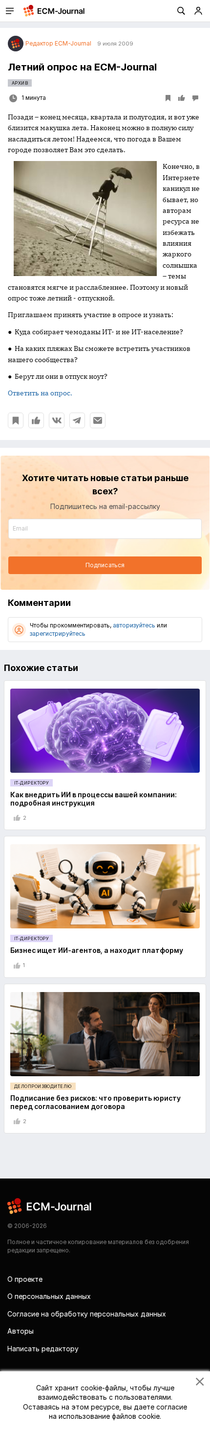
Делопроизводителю (43, 1086)
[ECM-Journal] (49, 1205)
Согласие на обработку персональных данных (86, 1314)
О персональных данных (49, 1296)
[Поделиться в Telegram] (77, 420)
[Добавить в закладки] (15, 420)
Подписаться (105, 565)
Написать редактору (43, 1348)
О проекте (24, 1279)
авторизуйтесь (134, 625)
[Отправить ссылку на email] (97, 420)
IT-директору (31, 783)
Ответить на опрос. (40, 393)
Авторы (20, 1331)
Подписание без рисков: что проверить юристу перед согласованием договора (95, 1102)
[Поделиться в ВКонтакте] (56, 420)
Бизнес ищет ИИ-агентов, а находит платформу (96, 950)
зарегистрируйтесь (57, 633)
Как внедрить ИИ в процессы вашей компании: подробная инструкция (93, 798)
